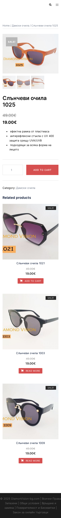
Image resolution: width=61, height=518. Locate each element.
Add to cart (42, 169)
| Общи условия (29, 503)
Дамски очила (20, 25)
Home (6, 25)
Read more (32, 370)
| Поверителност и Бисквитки (35, 507)
